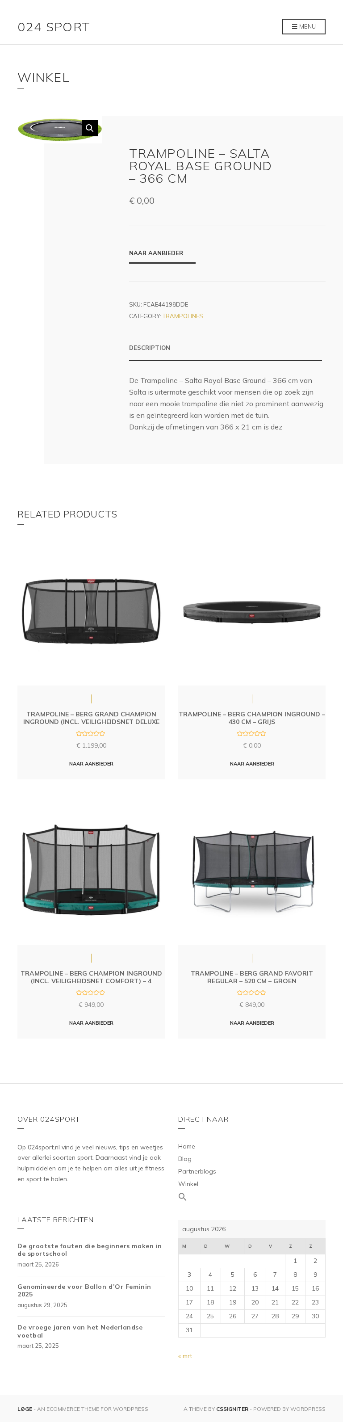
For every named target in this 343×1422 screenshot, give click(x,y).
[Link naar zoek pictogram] (252, 1197)
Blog (185, 1159)
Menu (307, 26)
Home (186, 1146)
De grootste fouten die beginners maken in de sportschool (89, 1250)
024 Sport (54, 26)
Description (149, 347)
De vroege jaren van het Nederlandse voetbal (80, 1331)
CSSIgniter (232, 1408)
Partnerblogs (197, 1171)
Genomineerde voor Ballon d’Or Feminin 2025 (84, 1291)
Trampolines (183, 316)
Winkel (188, 1184)
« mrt (185, 1356)
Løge (25, 1408)
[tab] (225, 352)
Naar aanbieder (156, 253)
